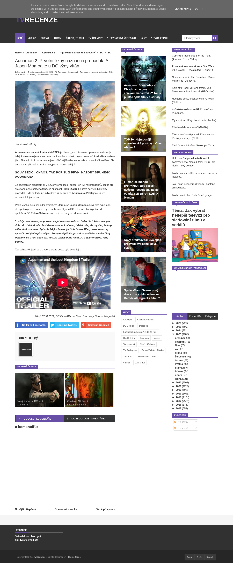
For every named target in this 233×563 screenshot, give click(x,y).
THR (51, 316)
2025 (179, 326)
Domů (20, 38)
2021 (179, 386)
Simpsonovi (129, 344)
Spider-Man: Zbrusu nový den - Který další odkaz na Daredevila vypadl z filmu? (142, 294)
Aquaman (62, 72)
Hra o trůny (129, 338)
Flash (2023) (69, 188)
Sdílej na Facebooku (34, 324)
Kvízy (144, 38)
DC (110, 72)
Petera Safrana (39, 213)
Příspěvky (182, 421)
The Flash (128, 356)
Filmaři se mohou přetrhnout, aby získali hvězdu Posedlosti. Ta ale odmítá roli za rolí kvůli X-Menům (141, 189)
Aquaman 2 (73, 72)
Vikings (126, 362)
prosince (180, 337)
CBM (45, 316)
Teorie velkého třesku (153, 350)
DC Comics (128, 326)
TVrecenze (39, 557)
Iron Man (144, 338)
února (179, 375)
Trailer (175, 173)
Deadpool (143, 326)
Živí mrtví (140, 362)
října (178, 345)
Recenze (45, 38)
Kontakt (210, 557)
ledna (178, 378)
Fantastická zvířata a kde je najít (140, 332)
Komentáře (182, 428)
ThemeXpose (74, 557)
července (180, 356)
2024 (179, 330)
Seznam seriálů (159, 38)
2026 (179, 323)
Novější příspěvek (25, 509)
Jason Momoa (42, 75)
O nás (199, 557)
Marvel (157, 338)
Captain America (145, 319)
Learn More (183, 8)
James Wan (82, 229)
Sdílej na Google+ (98, 324)
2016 (179, 404)
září (177, 349)
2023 (179, 334)
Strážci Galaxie (147, 344)
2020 (179, 389)
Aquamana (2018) (82, 193)
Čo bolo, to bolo (75, 38)
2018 (179, 397)
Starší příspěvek (105, 509)
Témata (57, 38)
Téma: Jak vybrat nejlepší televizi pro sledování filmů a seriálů (191, 217)
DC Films (31, 75)
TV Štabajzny (95, 38)
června (179, 360)
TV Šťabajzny (130, 350)
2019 (179, 393)
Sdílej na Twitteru (67, 324)
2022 (179, 382)
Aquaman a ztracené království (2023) (37, 152)
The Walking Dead (147, 356)
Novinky (32, 38)
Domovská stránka (66, 509)
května (179, 363)
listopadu (181, 341)
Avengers (128, 319)
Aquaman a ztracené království (93, 72)
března (179, 371)
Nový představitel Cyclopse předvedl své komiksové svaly (142, 243)
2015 (179, 408)
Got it (198, 8)
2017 (179, 401)
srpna (179, 352)
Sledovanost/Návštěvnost (121, 38)
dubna (179, 367)
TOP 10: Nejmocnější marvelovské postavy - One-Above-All (143, 143)
